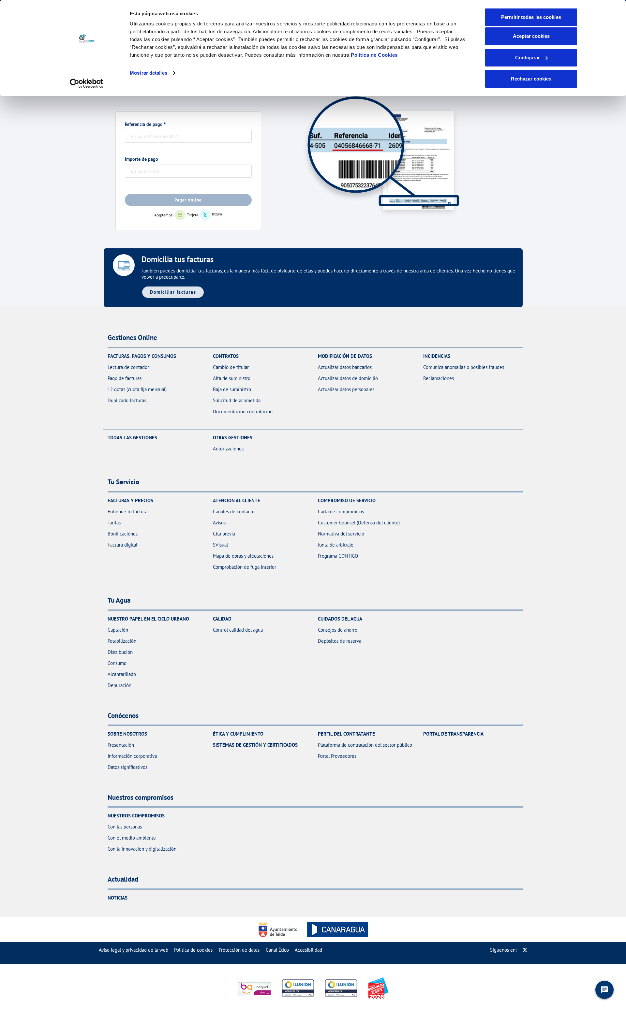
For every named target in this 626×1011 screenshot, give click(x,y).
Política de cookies (193, 950)
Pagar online (188, 200)
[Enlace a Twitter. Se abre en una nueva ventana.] (525, 950)
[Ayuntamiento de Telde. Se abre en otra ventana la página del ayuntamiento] (279, 929)
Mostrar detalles (148, 73)
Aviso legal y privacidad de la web (133, 950)
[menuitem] (133, 950)
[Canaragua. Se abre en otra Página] (337, 929)
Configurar (527, 57)
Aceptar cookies (531, 36)
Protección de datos (239, 950)
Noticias (117, 898)
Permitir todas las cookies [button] (531, 17)
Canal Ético (277, 950)
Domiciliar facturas (173, 292)
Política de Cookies (374, 55)
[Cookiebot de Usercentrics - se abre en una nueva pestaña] (86, 83)
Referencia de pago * (145, 124)
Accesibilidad (308, 950)
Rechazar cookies (531, 78)
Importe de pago (141, 159)
